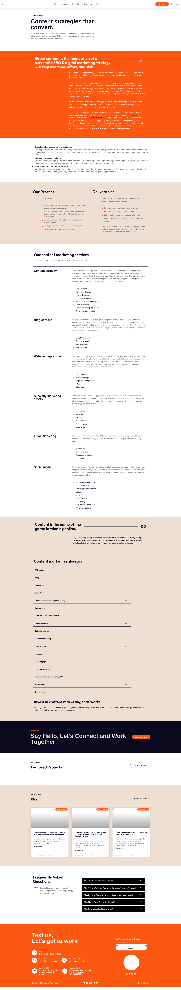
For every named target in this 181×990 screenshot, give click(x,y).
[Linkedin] (94, 983)
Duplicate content (42, 623)
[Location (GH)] (34, 971)
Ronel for (75, 4)
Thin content (40, 685)
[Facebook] (84, 983)
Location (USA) (74, 968)
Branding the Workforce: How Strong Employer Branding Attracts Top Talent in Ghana (90, 834)
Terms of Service (143, 983)
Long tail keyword (42, 669)
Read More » (38, 846)
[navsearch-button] (171, 4)
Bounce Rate (40, 585)
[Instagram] (90, 983)
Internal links (40, 646)
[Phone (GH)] (34, 960)
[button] (82, 570)
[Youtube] (97, 983)
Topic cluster (40, 692)
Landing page (40, 662)
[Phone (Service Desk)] (64, 960)
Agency (99, 4)
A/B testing (39, 570)
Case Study (39, 593)
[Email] (34, 952)
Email (41, 952)
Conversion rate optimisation (47, 616)
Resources (88, 4)
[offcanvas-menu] (177, 4)
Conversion (40, 608)
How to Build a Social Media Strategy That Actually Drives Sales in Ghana (49, 833)
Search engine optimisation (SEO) (49, 677)
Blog (37, 578)
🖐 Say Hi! (131, 973)
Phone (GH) (43, 959)
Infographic (40, 654)
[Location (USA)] (64, 971)
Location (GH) (44, 968)
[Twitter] (87, 983)
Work (56, 4)
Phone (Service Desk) (76, 959)
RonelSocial (132, 115)
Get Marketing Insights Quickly (128, 939)
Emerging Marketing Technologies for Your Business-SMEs (131, 833)
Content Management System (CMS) (50, 601)
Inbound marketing (43, 639)
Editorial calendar (42, 631)
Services (64, 4)
